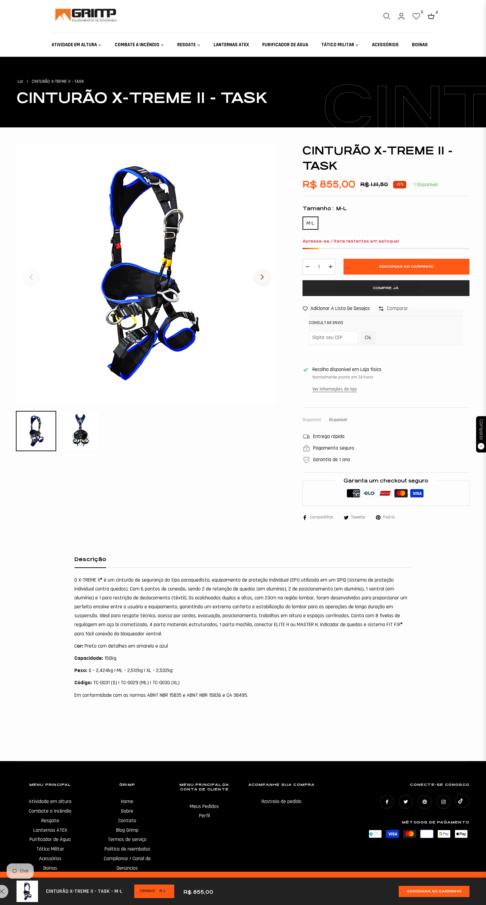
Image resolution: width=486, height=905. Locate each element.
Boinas (50, 868)
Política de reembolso (127, 849)
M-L (310, 223)
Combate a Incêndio (50, 811)
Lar (20, 81)
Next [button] (262, 277)
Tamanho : (325, 208)
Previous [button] (31, 277)
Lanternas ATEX (50, 830)
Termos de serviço (127, 839)
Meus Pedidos (204, 806)
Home (127, 801)
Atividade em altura (50, 801)
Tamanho (147, 890)
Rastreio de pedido (282, 801)
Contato (127, 820)
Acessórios (50, 858)
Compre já (386, 288)
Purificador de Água (50, 839)
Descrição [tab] (90, 559)
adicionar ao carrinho (434, 891)
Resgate (50, 820)
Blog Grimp (127, 830)
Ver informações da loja (334, 389)
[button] (387, 16)
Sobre (127, 811)
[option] (147, 273)
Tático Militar (50, 849)
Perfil (204, 815)
